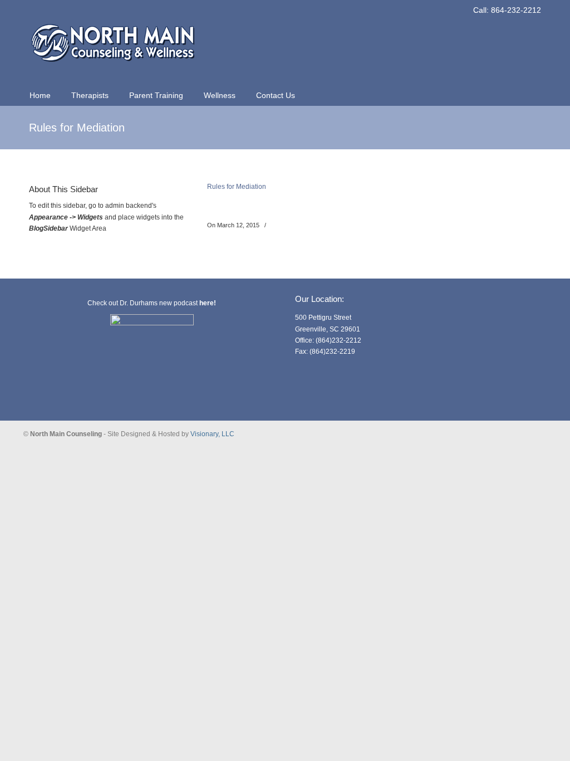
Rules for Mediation (236, 187)
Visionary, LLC (212, 434)
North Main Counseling (112, 36)
